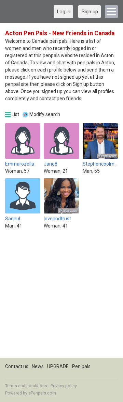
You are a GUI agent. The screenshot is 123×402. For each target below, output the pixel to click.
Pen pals (81, 366)
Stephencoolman (101, 164)
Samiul (12, 218)
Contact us (16, 366)
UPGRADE (58, 366)
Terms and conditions (26, 386)
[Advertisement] (61, 296)
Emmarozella (19, 164)
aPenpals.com (42, 393)
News (38, 366)
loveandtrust (57, 218)
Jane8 (50, 164)
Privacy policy (64, 386)
